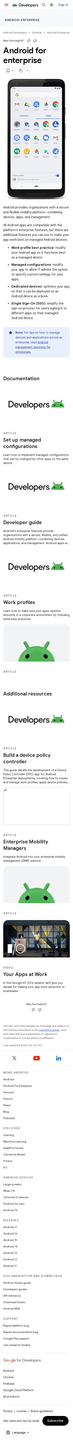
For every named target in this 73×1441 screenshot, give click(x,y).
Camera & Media (14, 1154)
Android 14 (10, 1246)
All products (11, 1396)
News (6, 1105)
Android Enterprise (22, 20)
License (22, 1411)
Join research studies (16, 1345)
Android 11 (10, 1266)
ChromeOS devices (15, 1197)
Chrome (8, 1377)
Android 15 (10, 1240)
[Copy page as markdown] (21, 70)
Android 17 (10, 1227)
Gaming (8, 1135)
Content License (49, 1030)
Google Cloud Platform (18, 1390)
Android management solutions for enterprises (32, 347)
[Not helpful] (35, 41)
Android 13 (10, 1253)
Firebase (8, 1383)
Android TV (10, 1210)
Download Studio (14, 1302)
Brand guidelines (42, 1411)
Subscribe (55, 1421)
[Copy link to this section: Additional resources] (56, 694)
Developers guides (15, 1289)
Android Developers (15, 32)
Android (8, 1079)
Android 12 (10, 1259)
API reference (12, 1296)
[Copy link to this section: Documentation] (43, 379)
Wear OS (9, 1191)
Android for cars (13, 1203)
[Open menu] (6, 5)
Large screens (12, 1184)
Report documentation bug (20, 1332)
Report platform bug (16, 1325)
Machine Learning (14, 1141)
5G (5, 1167)
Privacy (7, 1161)
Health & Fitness (13, 1148)
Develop (37, 32)
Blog (6, 1111)
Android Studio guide (17, 1283)
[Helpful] (29, 41)
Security (8, 1092)
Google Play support (16, 1338)
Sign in (63, 5)
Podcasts (9, 1118)
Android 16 (10, 1233)
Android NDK (11, 1308)
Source (7, 1099)
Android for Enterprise (17, 1086)
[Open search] (43, 4)
